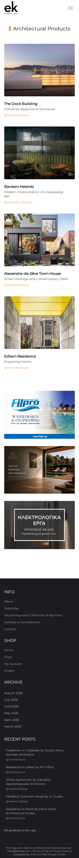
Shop (8, 657)
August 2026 (13, 693)
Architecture (18, 115)
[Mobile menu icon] (70, 8)
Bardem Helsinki (19, 187)
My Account (13, 664)
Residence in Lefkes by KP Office (30, 767)
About (8, 601)
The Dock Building (20, 104)
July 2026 (11, 700)
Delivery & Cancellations (22, 622)
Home (8, 650)
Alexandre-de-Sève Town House (32, 273)
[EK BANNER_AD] (39, 415)
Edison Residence (20, 356)
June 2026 (11, 706)
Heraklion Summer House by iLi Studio (34, 796)
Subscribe (11, 608)
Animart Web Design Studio (48, 854)
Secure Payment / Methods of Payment (33, 615)
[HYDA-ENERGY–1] (39, 525)
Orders (9, 671)
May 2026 (11, 713)
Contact (10, 629)
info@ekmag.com (18, 851)
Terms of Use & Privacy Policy (51, 851)
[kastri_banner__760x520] (39, 470)
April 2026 (11, 720)
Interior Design (20, 202)
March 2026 (12, 726)
